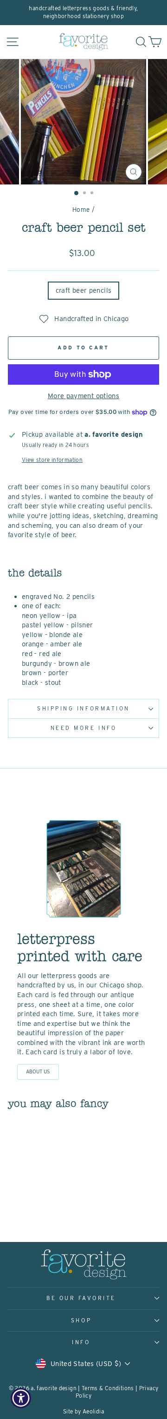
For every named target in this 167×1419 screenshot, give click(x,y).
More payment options (83, 396)
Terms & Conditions (108, 1388)
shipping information (83, 708)
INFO (81, 1342)
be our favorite (81, 1298)
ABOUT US (38, 1071)
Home (81, 209)
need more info (83, 728)
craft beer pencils (84, 290)
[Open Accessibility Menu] (21, 1398)
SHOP (81, 1320)
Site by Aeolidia (83, 1411)
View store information (52, 460)
